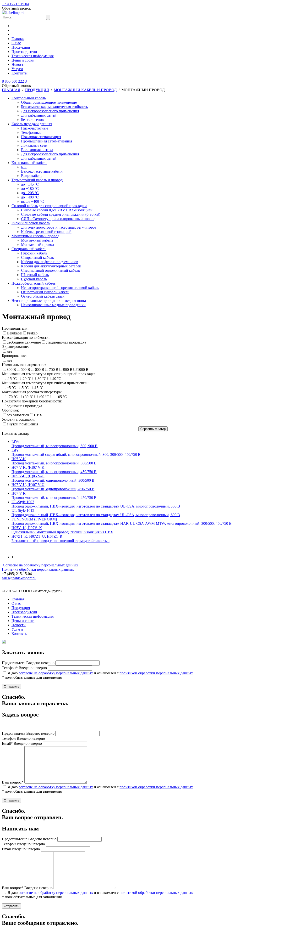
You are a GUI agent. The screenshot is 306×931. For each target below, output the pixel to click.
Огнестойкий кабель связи (43, 296)
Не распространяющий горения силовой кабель (60, 288)
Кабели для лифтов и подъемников (49, 262)
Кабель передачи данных (31, 124)
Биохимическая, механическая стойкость (54, 107)
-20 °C (27, 379)
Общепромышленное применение (49, 102)
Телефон (23, 738)
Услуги (17, 69)
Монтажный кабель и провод (35, 236)
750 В (53, 369)
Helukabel (14, 333)
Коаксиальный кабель (29, 163)
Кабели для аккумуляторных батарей (51, 266)
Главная (17, 39)
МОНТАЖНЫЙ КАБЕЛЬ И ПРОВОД (85, 90)
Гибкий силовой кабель (30, 223)
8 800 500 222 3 (14, 81)
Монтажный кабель (37, 240)
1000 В (82, 369)
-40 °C (56, 379)
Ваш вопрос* (12, 782)
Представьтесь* (29, 839)
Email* (22, 743)
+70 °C (12, 397)
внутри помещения (22, 424)
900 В (67, 369)
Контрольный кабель (28, 98)
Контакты (19, 73)
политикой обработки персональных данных (156, 673)
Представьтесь (28, 663)
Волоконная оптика (37, 150)
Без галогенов (32, 120)
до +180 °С (30, 188)
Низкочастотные (34, 128)
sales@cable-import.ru (19, 578)
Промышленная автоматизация (46, 141)
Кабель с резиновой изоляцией (46, 232)
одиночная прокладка (24, 406)
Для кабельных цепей (38, 115)
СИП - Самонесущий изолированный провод (58, 219)
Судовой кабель (34, 279)
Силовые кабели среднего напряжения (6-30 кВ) (60, 214)
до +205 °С (30, 193)
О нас (16, 43)
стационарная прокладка (66, 342)
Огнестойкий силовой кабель (45, 292)
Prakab (32, 333)
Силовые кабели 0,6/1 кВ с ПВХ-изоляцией (57, 210)
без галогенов (18, 415)
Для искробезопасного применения (50, 111)
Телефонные (31, 132)
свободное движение (24, 342)
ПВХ (38, 415)
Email (21, 849)
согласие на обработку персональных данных (56, 673)
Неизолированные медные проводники (53, 305)
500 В (25, 369)
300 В (11, 369)
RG (24, 167)
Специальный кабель (28, 249)
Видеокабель (31, 176)
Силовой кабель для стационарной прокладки (49, 206)
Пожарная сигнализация (41, 137)
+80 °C (27, 397)
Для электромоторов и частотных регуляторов (59, 227)
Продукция (20, 47)
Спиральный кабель (37, 257)
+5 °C (11, 388)
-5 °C (25, 388)
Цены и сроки (22, 60)
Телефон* (24, 668)
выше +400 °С (32, 201)
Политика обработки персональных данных (38, 569)
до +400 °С (30, 197)
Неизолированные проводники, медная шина (48, 301)
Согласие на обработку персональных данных (40, 565)
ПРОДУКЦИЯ (37, 90)
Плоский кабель (34, 253)
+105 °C (60, 397)
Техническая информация (32, 56)
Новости (18, 64)
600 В (39, 369)
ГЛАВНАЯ (11, 90)
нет (9, 351)
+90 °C (43, 397)
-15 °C (12, 379)
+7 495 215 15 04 (15, 4)
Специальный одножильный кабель (50, 270)
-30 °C (41, 379)
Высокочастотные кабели (42, 171)
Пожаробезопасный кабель (33, 283)
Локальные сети (34, 145)
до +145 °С (30, 184)
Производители (24, 52)
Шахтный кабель (35, 275)
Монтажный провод (37, 245)
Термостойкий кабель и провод (37, 180)
